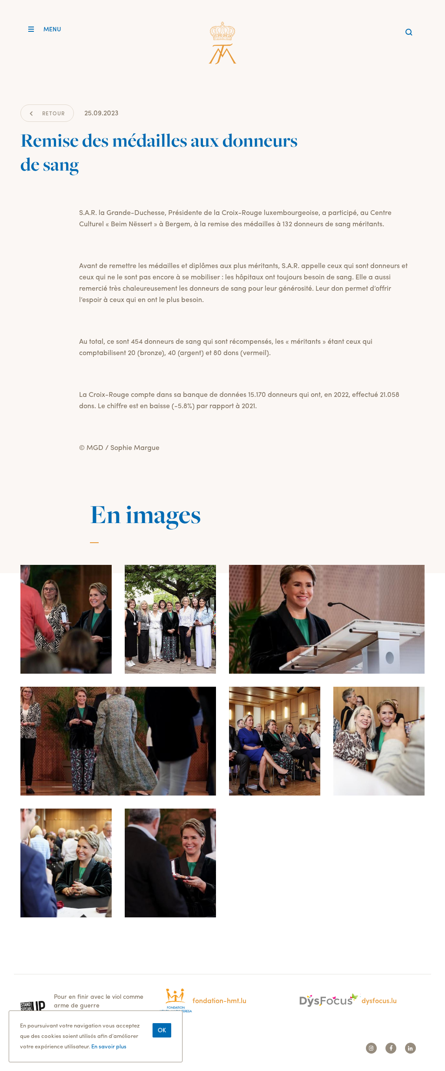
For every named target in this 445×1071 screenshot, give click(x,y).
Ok (162, 1029)
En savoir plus (108, 1046)
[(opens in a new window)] (83, 1006)
